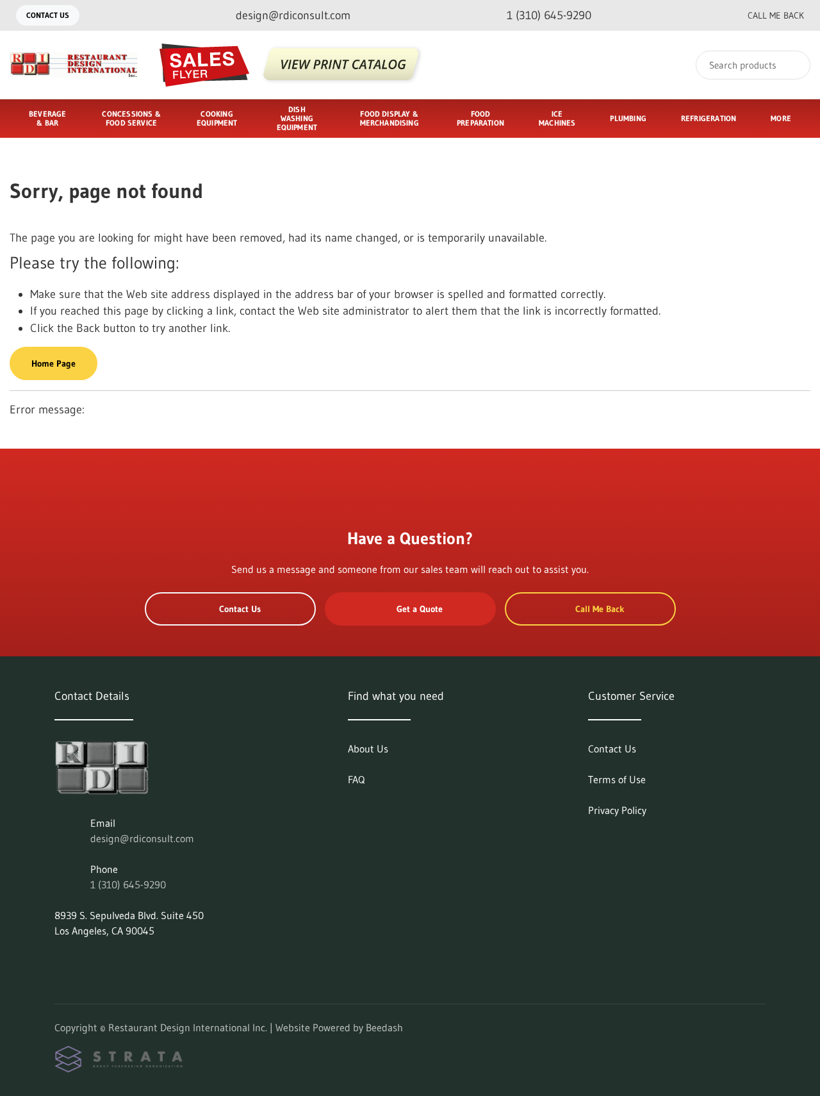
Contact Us (47, 15)
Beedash (384, 1027)
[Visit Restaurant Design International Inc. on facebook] (87, 961)
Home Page (53, 363)
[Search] (792, 65)
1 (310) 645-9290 (128, 884)
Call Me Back (776, 15)
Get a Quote (420, 609)
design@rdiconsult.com (142, 838)
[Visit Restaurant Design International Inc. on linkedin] (60, 961)
